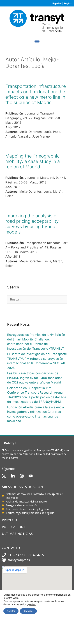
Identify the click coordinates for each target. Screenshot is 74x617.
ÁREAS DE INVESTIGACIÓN (22, 487)
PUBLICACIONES (14, 527)
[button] (37, 41)
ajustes (31, 604)
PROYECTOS (11, 520)
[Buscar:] (37, 299)
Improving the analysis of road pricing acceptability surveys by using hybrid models (32, 224)
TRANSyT (9, 443)
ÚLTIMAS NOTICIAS (17, 533)
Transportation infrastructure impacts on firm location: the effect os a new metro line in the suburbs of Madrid (35, 94)
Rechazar (28, 611)
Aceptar (11, 611)
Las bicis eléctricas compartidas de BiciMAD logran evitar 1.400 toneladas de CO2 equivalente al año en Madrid (34, 377)
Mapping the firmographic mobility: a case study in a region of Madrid (32, 161)
